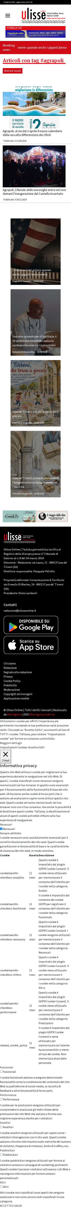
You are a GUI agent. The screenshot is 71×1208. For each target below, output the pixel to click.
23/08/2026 (39, 493)
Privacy (8, 677)
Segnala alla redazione (18, 672)
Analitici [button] (5, 1123)
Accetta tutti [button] (36, 747)
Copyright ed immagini (18, 694)
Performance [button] (8, 1095)
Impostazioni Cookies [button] (13, 747)
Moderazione (12, 690)
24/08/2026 (38, 281)
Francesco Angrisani (22, 423)
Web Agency (14, 714)
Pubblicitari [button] (7, 1150)
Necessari (9, 829)
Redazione (10, 668)
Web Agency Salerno (42, 714)
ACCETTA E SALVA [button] (11, 1206)
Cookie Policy (12, 681)
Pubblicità (10, 685)
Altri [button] (3, 1183)
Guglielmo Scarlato (21, 281)
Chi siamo (10, 664)
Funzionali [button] (6, 1067)
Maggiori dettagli (11, 743)
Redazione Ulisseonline (23, 352)
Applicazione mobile (16, 698)
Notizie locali (12, 71)
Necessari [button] (6, 825)
